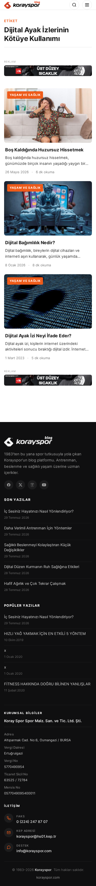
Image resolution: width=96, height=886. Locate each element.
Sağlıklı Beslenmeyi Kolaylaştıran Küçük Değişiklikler (37, 547)
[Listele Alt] (48, 380)
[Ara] (74, 5)
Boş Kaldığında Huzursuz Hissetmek (44, 149)
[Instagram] (32, 484)
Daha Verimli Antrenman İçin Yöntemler (38, 528)
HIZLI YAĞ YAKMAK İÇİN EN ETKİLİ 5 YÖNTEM (45, 633)
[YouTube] (44, 484)
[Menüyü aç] (87, 5)
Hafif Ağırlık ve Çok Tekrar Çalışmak (35, 583)
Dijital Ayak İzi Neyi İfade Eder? (38, 335)
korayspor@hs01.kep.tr (36, 836)
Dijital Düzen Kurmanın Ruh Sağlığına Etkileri (41, 566)
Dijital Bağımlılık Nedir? (30, 242)
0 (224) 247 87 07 (32, 821)
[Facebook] (8, 484)
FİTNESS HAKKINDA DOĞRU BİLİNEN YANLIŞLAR (47, 684)
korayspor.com (48, 877)
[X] (20, 484)
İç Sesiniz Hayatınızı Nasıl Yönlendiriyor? (38, 511)
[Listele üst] (48, 70)
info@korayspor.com (33, 851)
